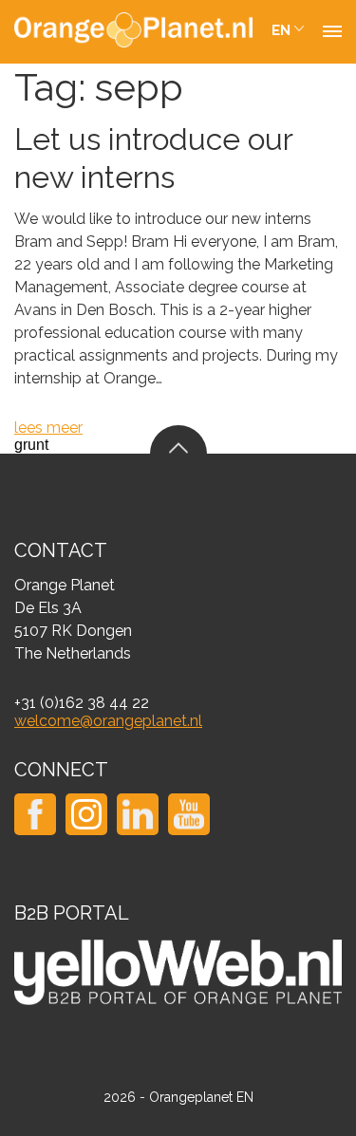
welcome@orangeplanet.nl (108, 721)
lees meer (48, 428)
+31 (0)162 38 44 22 (81, 703)
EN (281, 30)
